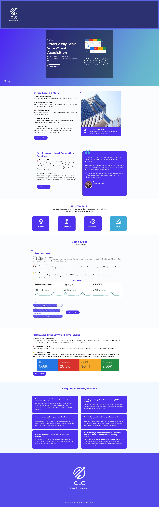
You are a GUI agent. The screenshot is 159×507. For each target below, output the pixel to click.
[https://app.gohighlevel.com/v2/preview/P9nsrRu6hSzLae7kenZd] (14, 14)
